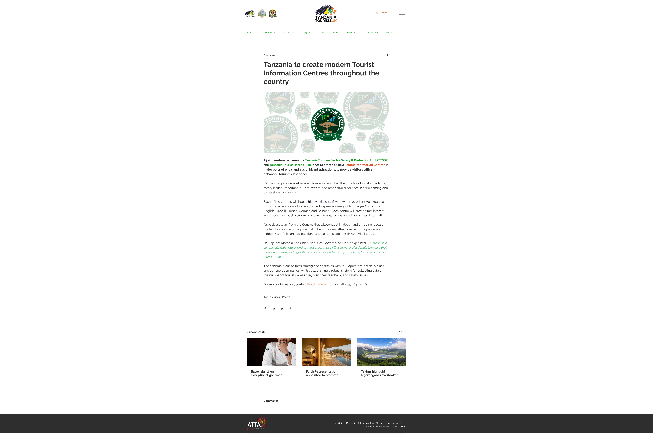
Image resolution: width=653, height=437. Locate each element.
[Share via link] (290, 308)
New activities (289, 32)
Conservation (351, 32)
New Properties (268, 32)
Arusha (334, 32)
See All (402, 331)
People (286, 297)
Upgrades (307, 32)
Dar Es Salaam (371, 32)
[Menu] (402, 13)
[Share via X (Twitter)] (273, 308)
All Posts (251, 32)
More (386, 32)
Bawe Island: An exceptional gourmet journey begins (266, 373)
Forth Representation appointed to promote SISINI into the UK (322, 373)
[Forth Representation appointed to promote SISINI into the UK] (326, 352)
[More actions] (387, 55)
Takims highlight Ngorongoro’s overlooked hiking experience (380, 373)
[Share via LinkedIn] (281, 308)
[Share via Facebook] (265, 308)
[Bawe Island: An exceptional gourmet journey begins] (271, 352)
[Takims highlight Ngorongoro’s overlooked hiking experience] (381, 352)
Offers (321, 32)
